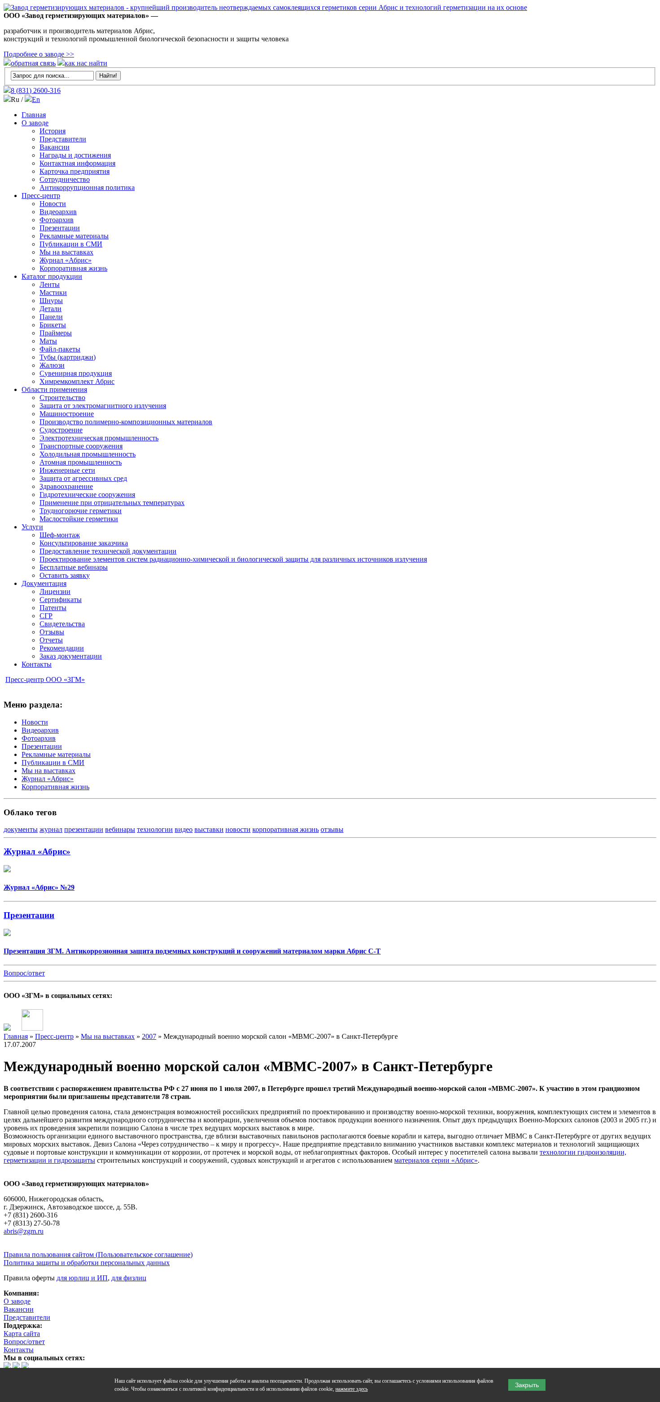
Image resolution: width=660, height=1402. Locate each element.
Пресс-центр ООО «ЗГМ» (45, 679)
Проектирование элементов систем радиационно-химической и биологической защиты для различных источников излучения (233, 559)
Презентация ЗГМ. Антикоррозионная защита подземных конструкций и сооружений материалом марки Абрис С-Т (192, 951)
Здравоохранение (66, 486)
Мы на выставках (66, 252)
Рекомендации (62, 648)
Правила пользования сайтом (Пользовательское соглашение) (98, 1254)
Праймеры (56, 333)
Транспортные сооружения (81, 446)
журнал (51, 829)
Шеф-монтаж (60, 535)
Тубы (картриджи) (68, 357)
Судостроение (61, 430)
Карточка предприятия (75, 171)
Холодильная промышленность (88, 454)
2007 (149, 1036)
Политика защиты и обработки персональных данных (87, 1262)
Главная (34, 115)
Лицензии (55, 591)
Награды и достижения (75, 155)
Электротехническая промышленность (99, 438)
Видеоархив (58, 211)
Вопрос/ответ (24, 973)
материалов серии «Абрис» (436, 1160)
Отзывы (52, 632)
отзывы (332, 829)
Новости (53, 203)
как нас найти (86, 63)
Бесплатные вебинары (74, 567)
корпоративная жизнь (285, 829)
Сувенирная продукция (76, 373)
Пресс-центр (41, 195)
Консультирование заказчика (84, 543)
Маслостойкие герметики (79, 519)
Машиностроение (67, 414)
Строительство (62, 397)
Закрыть (527, 1385)
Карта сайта (22, 1333)
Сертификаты (61, 599)
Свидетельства (62, 624)
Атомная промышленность (81, 462)
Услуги (32, 527)
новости (238, 829)
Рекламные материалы (74, 236)
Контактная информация (77, 163)
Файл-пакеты (60, 349)
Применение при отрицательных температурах (112, 502)
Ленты (50, 284)
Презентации (60, 228)
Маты (48, 341)
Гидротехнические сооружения (87, 494)
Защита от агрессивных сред (83, 478)
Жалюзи (52, 365)
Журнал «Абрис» (66, 260)
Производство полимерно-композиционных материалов (126, 422)
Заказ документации (71, 656)
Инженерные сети (67, 470)
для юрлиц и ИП (82, 1278)
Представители (63, 139)
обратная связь (33, 63)
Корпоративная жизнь (73, 268)
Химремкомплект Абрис (77, 381)
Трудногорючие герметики (81, 510)
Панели (51, 317)
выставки (209, 829)
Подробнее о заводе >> (39, 54)
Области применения (54, 389)
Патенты (53, 607)
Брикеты (53, 325)
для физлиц (128, 1278)
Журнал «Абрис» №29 (39, 887)
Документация (44, 583)
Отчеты (51, 640)
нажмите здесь (351, 1389)
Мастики (53, 292)
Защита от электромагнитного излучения (103, 405)
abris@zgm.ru (24, 1231)
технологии (155, 829)
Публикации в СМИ (71, 244)
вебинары (120, 829)
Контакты (37, 664)
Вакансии (55, 147)
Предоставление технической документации (108, 551)
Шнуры (51, 300)
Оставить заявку (65, 575)
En (36, 99)
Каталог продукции (52, 276)
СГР (46, 616)
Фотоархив (57, 220)
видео (184, 829)
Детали (51, 308)
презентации (83, 829)
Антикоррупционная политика (87, 187)
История (53, 131)
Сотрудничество (65, 179)
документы (21, 829)
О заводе (35, 123)
